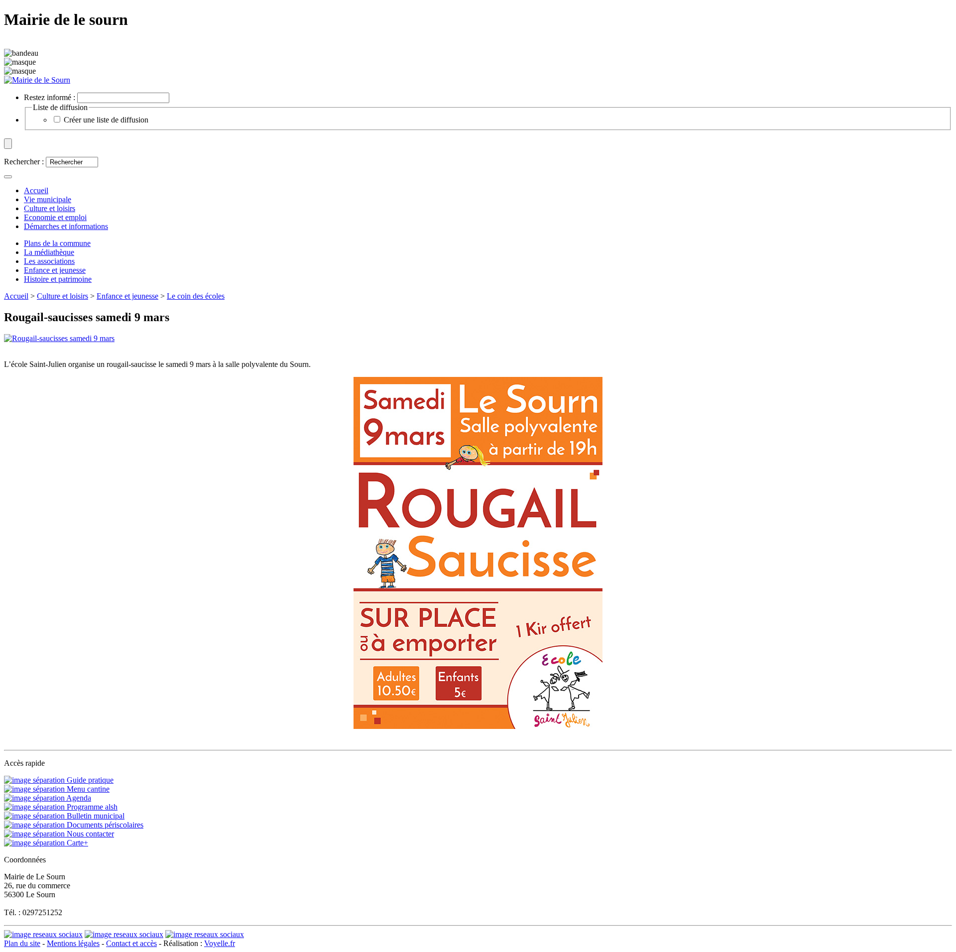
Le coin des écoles (196, 296)
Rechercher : (24, 161)
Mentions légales (73, 943)
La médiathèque (49, 252)
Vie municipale (47, 199)
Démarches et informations (66, 226)
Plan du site (22, 943)
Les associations (49, 261)
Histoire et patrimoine (58, 279)
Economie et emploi (55, 217)
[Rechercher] (8, 176)
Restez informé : (49, 97)
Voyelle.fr (219, 943)
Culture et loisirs (49, 208)
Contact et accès (131, 943)
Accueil (16, 296)
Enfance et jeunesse (55, 270)
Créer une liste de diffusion (106, 120)
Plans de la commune (57, 243)
